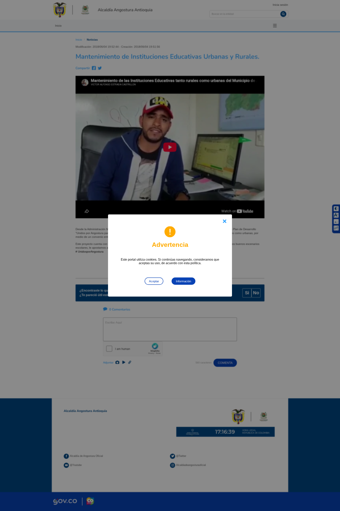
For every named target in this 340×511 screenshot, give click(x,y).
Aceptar (154, 281)
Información (183, 281)
